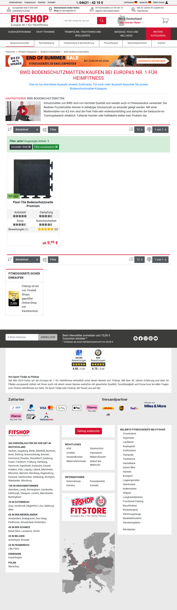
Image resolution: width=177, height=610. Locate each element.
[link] (13, 298)
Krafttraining (45, 31)
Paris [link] (16, 548)
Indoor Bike (129, 467)
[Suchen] (101, 20)
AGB (68, 448)
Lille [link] (10, 548)
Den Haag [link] (41, 518)
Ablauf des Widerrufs (95, 463)
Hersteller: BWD (19, 147)
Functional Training (133, 501)
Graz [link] (10, 505)
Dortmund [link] (13, 458)
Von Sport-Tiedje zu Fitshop (23, 376)
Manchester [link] (46, 493)
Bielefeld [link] (40, 450)
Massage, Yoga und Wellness (126, 33)
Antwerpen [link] (14, 539)
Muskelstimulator (132, 518)
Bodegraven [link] (28, 518)
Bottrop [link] (19, 454)
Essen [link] (11, 461)
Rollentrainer (130, 488)
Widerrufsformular (76, 461)
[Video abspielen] (23, 111)
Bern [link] (17, 531)
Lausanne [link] (26, 531)
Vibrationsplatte (131, 522)
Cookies (70, 452)
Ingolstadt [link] (25, 465)
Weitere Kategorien (158, 33)
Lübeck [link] (36, 469)
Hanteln (127, 471)
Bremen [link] (45, 454)
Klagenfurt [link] (32, 505)
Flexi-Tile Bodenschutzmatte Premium (33, 204)
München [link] (13, 473)
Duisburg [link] (47, 458)
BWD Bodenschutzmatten (76, 51)
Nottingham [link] (14, 497)
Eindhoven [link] (14, 522)
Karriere (41, 2)
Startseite (10, 51)
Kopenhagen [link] (15, 557)
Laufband (128, 442)
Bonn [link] (11, 454)
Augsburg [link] (22, 450)
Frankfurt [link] (21, 461)
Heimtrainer (129, 484)
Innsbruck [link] (20, 505)
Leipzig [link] (27, 469)
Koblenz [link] (12, 469)
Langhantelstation (133, 497)
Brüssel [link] (25, 539)
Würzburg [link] (26, 480)
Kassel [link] (46, 465)
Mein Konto (158, 2)
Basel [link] (11, 531)
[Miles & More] (155, 404)
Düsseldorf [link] (36, 458)
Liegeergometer (131, 480)
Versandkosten (74, 456)
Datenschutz (97, 448)
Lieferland (129, 2)
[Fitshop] (30, 20)
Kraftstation (129, 450)
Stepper (127, 492)
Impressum (30, 2)
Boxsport (128, 475)
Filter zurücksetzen (44, 147)
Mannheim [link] (47, 469)
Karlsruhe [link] (37, 465)
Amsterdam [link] (14, 518)
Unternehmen (15, 2)
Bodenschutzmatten (50, 51)
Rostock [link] (12, 477)
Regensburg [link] (46, 473)
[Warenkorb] (166, 20)
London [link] (35, 493)
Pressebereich (97, 481)
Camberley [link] (46, 489)
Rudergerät (129, 446)
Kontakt (51, 2)
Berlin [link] (32, 450)
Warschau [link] (13, 566)
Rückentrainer (130, 509)
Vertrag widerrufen (88, 431)
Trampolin (128, 454)
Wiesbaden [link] (14, 480)
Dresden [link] (24, 458)
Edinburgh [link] (13, 493)
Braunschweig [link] (32, 454)
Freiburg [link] (31, 461)
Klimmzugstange (132, 514)
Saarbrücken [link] (25, 477)
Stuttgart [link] (49, 477)
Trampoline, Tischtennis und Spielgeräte (82, 33)
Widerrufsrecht (98, 456)
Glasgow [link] (25, 493)
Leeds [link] (23, 489)
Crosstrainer (129, 433)
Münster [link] (23, 473)
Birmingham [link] (33, 489)
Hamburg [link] (42, 461)
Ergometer (128, 437)
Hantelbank (129, 463)
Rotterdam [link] (40, 522)
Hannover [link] (13, 465)
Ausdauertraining (19, 31)
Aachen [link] (12, 450)
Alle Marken (129, 529)
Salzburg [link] (49, 505)
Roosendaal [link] (27, 522)
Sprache (143, 2)
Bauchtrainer (130, 505)
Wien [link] (10, 509)
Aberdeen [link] (13, 489)
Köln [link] (20, 469)
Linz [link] (41, 505)
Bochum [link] (50, 450)
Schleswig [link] (38, 477)
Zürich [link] (36, 531)
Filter (53, 129)
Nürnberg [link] (34, 473)
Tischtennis (129, 459)
